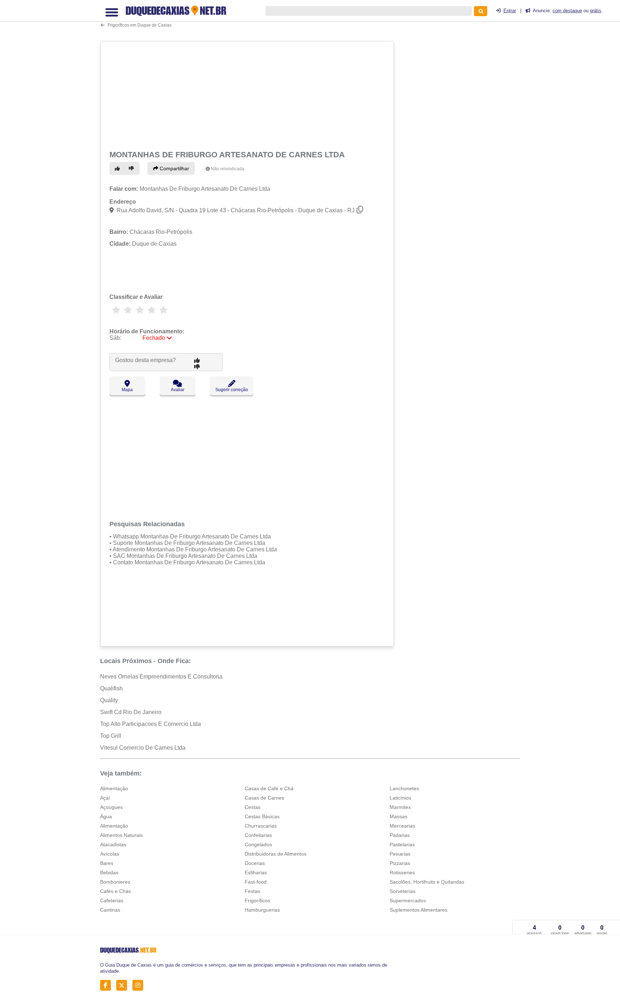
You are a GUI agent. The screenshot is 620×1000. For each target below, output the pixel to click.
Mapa (127, 389)
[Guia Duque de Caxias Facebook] (107, 985)
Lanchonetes (404, 788)
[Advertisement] (247, 94)
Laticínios (400, 798)
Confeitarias (258, 835)
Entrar (509, 10)
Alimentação (114, 788)
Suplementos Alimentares (418, 910)
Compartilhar (173, 168)
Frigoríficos (257, 900)
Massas (398, 816)
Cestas (252, 807)
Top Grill (110, 736)
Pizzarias (400, 863)
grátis (595, 10)
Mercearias (402, 826)
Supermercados (408, 900)
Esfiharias (256, 872)
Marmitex (400, 807)
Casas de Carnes (264, 798)
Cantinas (110, 910)
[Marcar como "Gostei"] (118, 168)
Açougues (111, 807)
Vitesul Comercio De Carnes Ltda (142, 748)
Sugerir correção (231, 389)
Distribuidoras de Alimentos (275, 854)
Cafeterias (111, 900)
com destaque (567, 10)
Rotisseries (402, 872)
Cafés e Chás (115, 891)
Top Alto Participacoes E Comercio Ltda (150, 724)
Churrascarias (261, 826)
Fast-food (256, 882)
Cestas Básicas (262, 816)
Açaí (105, 798)
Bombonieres (115, 882)
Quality (109, 700)
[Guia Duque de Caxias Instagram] (139, 985)
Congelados (258, 844)
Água (106, 816)
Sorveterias (402, 891)
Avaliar (177, 389)
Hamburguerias (262, 910)
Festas (252, 891)
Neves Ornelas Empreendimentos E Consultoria (161, 676)
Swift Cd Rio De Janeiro (130, 712)
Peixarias (400, 854)
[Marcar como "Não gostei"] (132, 168)
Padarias (400, 835)
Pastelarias (402, 844)
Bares (106, 863)
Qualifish (111, 688)
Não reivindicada (227, 168)
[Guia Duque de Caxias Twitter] (123, 985)
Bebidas (109, 872)
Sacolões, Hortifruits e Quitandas (427, 882)
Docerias (255, 863)
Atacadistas (113, 844)
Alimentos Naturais (121, 835)
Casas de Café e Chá (269, 788)
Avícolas (109, 854)
